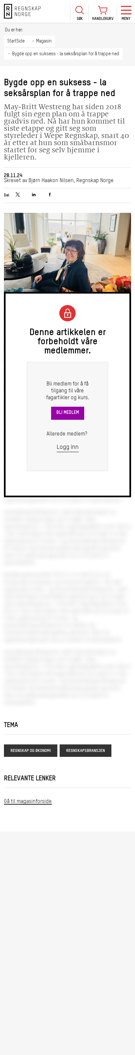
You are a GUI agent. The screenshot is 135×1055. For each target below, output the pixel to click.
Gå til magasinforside (28, 801)
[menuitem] (79, 11)
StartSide (16, 41)
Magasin (44, 41)
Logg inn (68, 447)
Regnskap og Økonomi (30, 751)
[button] (79, 13)
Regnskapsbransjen (85, 751)
